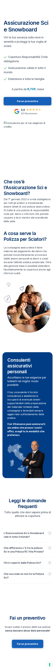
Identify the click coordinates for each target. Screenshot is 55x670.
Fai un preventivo (27, 101)
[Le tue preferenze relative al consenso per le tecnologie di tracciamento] (50, 665)
